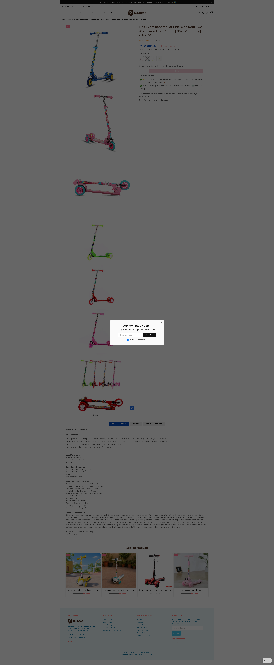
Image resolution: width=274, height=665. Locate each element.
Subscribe (149, 335)
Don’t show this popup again (138, 340)
